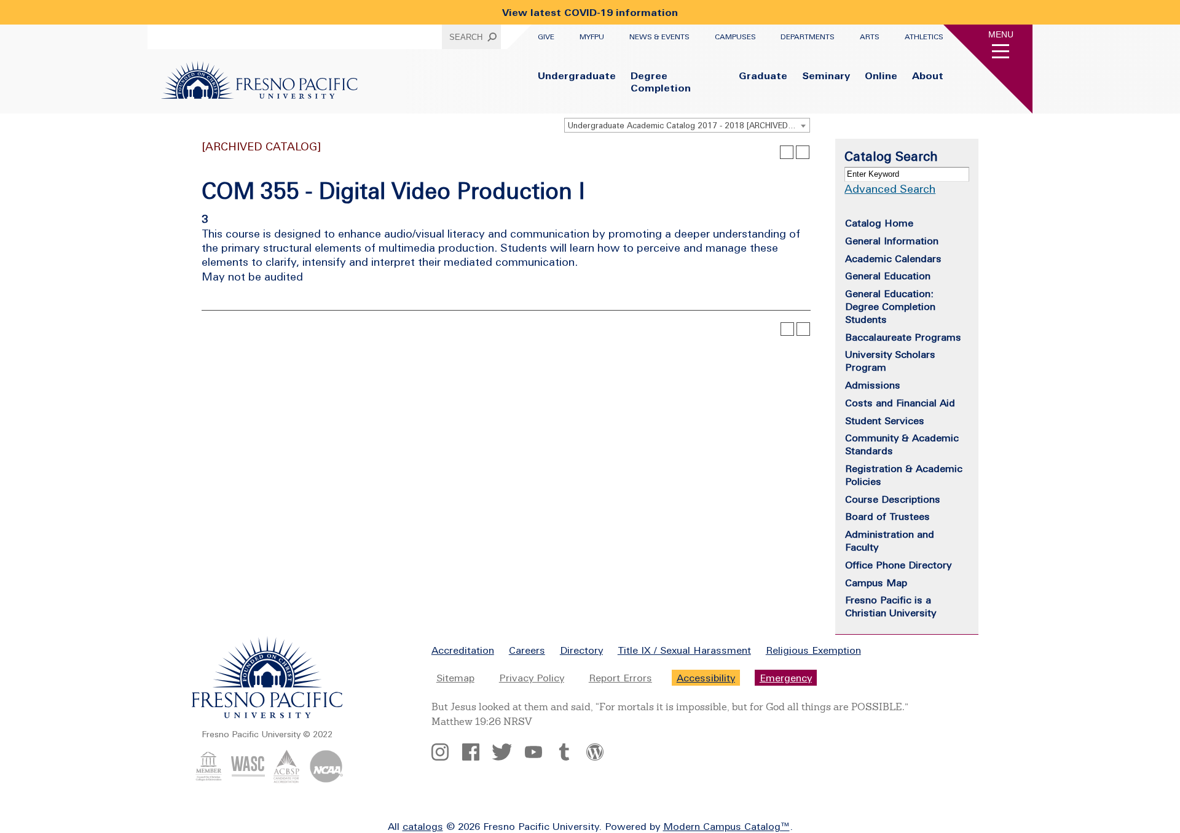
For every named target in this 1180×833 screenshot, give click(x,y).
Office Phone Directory (898, 564)
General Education (887, 275)
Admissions (872, 384)
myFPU (592, 37)
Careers (527, 650)
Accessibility (706, 677)
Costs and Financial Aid (900, 402)
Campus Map (876, 582)
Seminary (826, 75)
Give (546, 37)
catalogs (423, 826)
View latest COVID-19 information (590, 12)
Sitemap (455, 677)
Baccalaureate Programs (903, 337)
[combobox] (687, 125)
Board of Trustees (887, 516)
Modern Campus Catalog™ (726, 826)
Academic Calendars (893, 258)
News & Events (659, 37)
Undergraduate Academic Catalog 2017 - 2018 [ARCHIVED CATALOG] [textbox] (688, 125)
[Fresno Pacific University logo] (267, 715)
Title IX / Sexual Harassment (684, 650)
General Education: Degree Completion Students (890, 306)
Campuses (735, 37)
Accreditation (462, 650)
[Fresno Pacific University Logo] (259, 95)
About (927, 75)
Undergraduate (577, 75)
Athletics (924, 37)
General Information (891, 240)
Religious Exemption (813, 650)
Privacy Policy (531, 677)
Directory (581, 650)
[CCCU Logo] (209, 779)
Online (881, 75)
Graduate (763, 75)
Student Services (884, 420)
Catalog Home (879, 222)
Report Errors (620, 677)
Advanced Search (889, 188)
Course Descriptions (892, 499)
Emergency (786, 677)
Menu (1000, 34)
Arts (869, 37)
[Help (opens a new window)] (802, 152)
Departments (808, 37)
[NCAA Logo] (326, 779)
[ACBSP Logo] (287, 779)
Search (465, 37)
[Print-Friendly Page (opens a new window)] (786, 152)
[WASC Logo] (248, 779)
